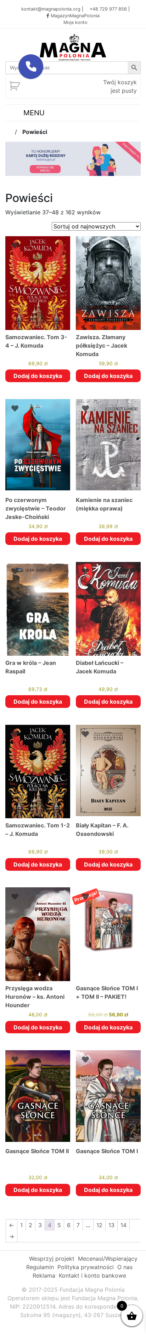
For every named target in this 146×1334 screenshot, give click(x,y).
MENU (33, 113)
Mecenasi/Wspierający (107, 1258)
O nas (125, 1267)
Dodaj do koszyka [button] (37, 375)
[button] (30, 66)
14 (123, 1225)
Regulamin (40, 1267)
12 (99, 1225)
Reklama (44, 1275)
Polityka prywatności (85, 1267)
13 (111, 1225)
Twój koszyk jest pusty (120, 86)
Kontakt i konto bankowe (92, 1275)
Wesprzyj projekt (51, 1258)
